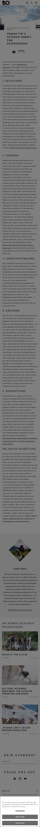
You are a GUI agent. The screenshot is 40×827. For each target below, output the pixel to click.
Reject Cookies (20, 817)
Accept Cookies (20, 823)
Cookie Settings (20, 811)
